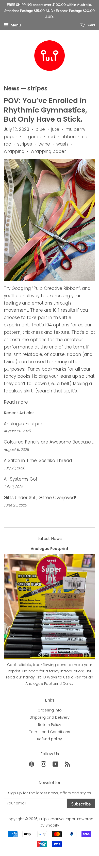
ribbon (68, 137)
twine (44, 144)
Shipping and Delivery (50, 717)
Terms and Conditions (49, 731)
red (51, 137)
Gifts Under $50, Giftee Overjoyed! (40, 498)
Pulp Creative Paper (57, 818)
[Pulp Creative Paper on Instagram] (43, 765)
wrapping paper (48, 151)
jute (55, 129)
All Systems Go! (20, 479)
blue (40, 129)
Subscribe (81, 804)
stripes (24, 144)
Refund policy (49, 738)
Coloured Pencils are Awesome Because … (49, 442)
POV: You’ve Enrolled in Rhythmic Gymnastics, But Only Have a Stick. (45, 110)
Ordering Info (50, 710)
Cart (91, 25)
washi (62, 144)
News (12, 88)
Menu (15, 25)
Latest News (50, 539)
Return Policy (49, 724)
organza (32, 137)
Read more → (19, 402)
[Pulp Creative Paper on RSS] (67, 765)
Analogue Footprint (24, 424)
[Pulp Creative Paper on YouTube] (55, 765)
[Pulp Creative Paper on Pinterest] (31, 765)
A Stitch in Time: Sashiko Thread (38, 460)
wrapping (14, 151)
